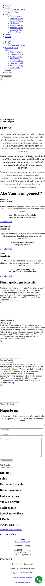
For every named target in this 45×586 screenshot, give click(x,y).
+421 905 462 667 (22, 541)
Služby (7, 14)
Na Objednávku (24, 554)
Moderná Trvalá (16, 28)
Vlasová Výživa (11, 12)
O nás (7, 7)
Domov (8, 5)
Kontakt (8, 37)
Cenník (8, 34)
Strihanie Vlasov (16, 19)
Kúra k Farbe (15, 32)
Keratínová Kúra (16, 25)
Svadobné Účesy (16, 30)
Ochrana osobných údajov (22, 582)
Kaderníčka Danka (17, 10)
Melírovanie (15, 23)
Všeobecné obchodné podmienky (22, 577)
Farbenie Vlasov (16, 21)
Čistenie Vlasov (16, 16)
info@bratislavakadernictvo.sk (22, 572)
